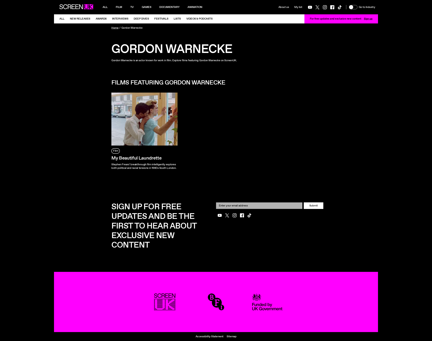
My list (298, 7)
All (105, 7)
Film (119, 7)
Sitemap (231, 336)
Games (146, 7)
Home (114, 28)
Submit (313, 205)
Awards (101, 19)
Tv (132, 7)
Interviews (120, 19)
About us (283, 7)
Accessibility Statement (209, 336)
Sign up (368, 19)
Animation (194, 7)
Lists (177, 19)
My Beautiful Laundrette (136, 158)
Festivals (161, 19)
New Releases (80, 19)
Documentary (169, 7)
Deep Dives (141, 19)
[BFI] (216, 308)
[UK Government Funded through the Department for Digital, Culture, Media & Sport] (267, 308)
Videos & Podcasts (199, 19)
